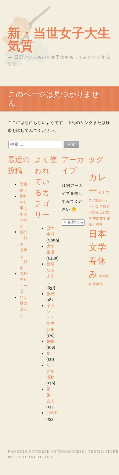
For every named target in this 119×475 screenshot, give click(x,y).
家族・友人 (50, 395)
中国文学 (99, 218)
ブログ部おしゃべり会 (98, 199)
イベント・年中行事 (50, 317)
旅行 (50, 294)
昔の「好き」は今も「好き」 (23, 250)
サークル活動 (50, 371)
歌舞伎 (98, 284)
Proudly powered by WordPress (46, 451)
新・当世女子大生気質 (59, 39)
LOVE (51, 413)
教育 (99, 224)
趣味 (50, 341)
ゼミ (101, 192)
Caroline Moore (33, 457)
